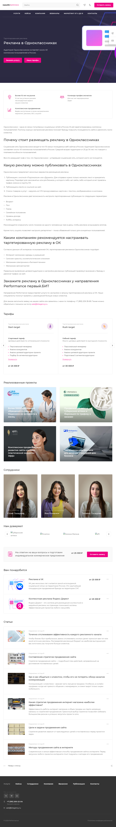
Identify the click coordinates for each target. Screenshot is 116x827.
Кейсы (19, 784)
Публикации (79, 784)
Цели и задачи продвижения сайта (47, 727)
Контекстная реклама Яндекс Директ (49, 599)
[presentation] (3, 347)
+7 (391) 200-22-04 (15, 801)
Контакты (94, 784)
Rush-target (69, 327)
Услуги (7, 784)
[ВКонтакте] (6, 796)
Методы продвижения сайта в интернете (51, 747)
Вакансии (63, 784)
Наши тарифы (33, 60)
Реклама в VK (36, 579)
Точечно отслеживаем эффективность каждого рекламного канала (65, 634)
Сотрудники (32, 784)
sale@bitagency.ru (39, 304)
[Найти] (78, 5)
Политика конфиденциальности (100, 820)
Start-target (14, 327)
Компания (48, 784)
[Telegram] (11, 796)
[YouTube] (17, 796)
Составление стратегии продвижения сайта (52, 657)
